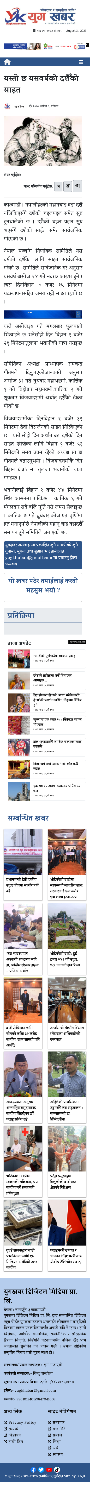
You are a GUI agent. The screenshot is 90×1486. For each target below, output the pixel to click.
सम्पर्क (13, 1429)
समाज (57, 1436)
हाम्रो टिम (16, 1442)
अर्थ (56, 1448)
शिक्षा (57, 1442)
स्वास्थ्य (58, 1455)
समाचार (59, 1423)
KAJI (81, 1477)
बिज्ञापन (15, 1436)
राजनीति (59, 1429)
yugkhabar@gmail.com (35, 1391)
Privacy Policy (22, 1423)
